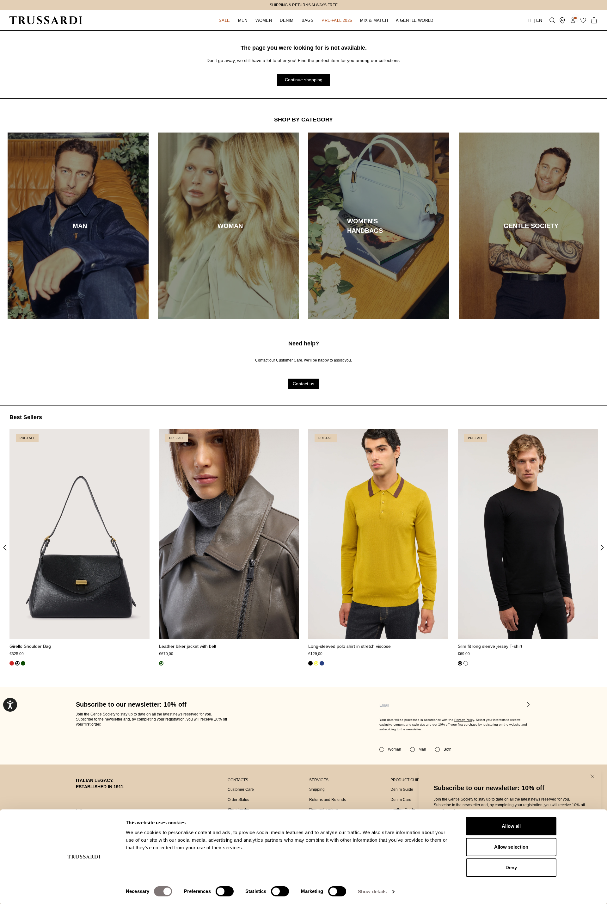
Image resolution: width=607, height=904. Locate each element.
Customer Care (241, 789)
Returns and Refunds (327, 799)
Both (447, 749)
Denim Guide (401, 789)
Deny (511, 867)
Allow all (511, 826)
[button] (224, 20)
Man (422, 749)
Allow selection (511, 847)
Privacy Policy (464, 719)
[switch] (225, 891)
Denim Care (400, 799)
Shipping (317, 789)
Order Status (238, 799)
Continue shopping (303, 79)
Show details (372, 891)
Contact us (303, 383)
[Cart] (594, 20)
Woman (394, 749)
